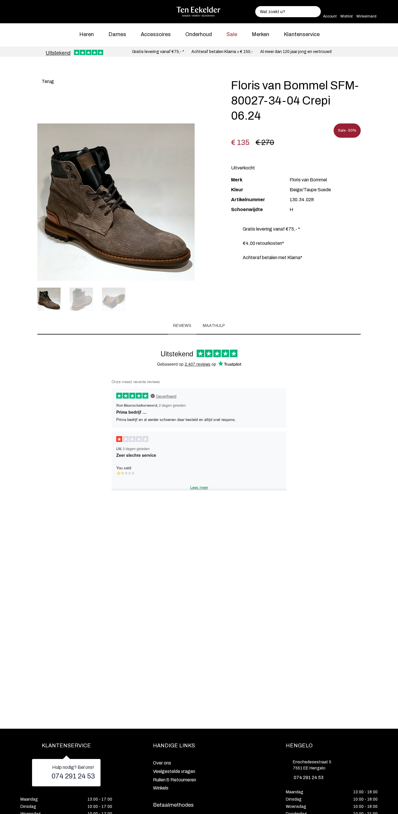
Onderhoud (198, 34)
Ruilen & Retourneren (174, 779)
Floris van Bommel (308, 179)
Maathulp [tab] (214, 325)
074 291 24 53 (73, 776)
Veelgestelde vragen (174, 771)
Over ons (162, 762)
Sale (231, 34)
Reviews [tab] (182, 325)
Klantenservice (302, 34)
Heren (86, 34)
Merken (260, 34)
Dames (117, 34)
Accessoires (156, 34)
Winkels (160, 787)
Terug (47, 81)
